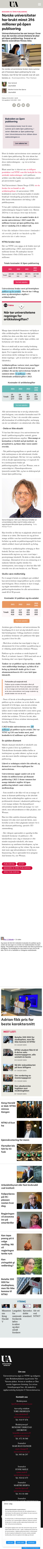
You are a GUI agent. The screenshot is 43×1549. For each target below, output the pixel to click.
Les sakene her (21, 143)
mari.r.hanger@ (21, 1448)
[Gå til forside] (21, 4)
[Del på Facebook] (14, 105)
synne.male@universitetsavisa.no (22, 1473)
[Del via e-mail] (23, 105)
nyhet (21, 864)
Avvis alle (10, 1542)
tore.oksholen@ (21, 1414)
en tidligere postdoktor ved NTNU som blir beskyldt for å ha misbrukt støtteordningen (21, 172)
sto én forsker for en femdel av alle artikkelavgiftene (21, 188)
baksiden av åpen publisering (17, 868)
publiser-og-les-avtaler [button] (11, 291)
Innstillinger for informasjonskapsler (31, 1547)
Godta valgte (20, 1542)
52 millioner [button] (20, 373)
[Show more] (21, 306)
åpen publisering (11, 872)
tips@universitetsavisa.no (21, 1403)
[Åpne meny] (40, 4)
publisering (9, 864)
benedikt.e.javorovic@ (22, 1432)
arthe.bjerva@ (22, 1488)
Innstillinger (31, 1542)
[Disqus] (21, 908)
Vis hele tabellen (22, 282)
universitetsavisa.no (22, 1417)
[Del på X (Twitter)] (18, 105)
